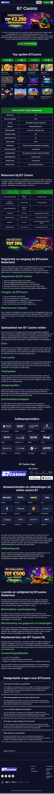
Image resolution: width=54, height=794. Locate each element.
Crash (32, 60)
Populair (6, 60)
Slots (45, 60)
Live (19, 60)
